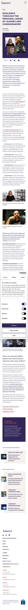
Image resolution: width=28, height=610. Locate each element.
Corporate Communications (10, 406)
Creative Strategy (7, 409)
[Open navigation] (25, 2)
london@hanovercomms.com (8, 574)
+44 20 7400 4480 (6, 572)
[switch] (24, 309)
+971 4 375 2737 (5, 592)
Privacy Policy (6, 561)
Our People (5, 549)
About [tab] (23, 277)
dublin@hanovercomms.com (8, 579)
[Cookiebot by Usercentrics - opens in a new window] (19, 273)
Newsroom (5, 555)
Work (4, 543)
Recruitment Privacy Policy (10, 564)
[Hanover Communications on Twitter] (6, 535)
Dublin (4, 577)
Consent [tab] (5, 277)
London (4, 570)
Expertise (5, 546)
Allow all (14, 325)
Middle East (5, 590)
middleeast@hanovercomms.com (9, 594)
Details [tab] (14, 277)
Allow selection (14, 330)
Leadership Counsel (8, 411)
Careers (4, 552)
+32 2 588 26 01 (5, 585)
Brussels (5, 582)
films (12, 130)
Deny (14, 335)
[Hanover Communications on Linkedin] (3, 535)
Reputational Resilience (9, 538)
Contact (4, 558)
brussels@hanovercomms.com (8, 586)
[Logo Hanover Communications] (6, 3)
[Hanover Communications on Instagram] (9, 535)
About (4, 541)
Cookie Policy (6, 566)
